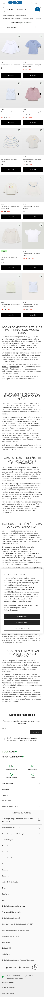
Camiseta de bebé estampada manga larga (32, 113)
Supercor (5, 870)
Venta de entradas (9, 858)
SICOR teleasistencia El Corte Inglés (15, 930)
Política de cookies (11, 610)
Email (4, 728)
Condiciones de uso (8, 982)
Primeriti (5, 852)
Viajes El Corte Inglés (10, 882)
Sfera (4, 864)
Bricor (4, 888)
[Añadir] (19, 36)
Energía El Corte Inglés (10, 936)
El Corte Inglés (7, 840)
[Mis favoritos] (35, 3)
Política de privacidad (8, 988)
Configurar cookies (22, 628)
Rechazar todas (22, 622)
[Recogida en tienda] (13, 757)
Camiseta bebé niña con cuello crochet (10, 305)
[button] (22, 783)
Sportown (5, 894)
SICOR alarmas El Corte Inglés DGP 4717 (17, 924)
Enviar (36, 732)
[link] (11, 46)
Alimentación (7, 846)
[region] (22, 601)
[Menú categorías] (4, 3)
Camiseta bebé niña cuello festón (9, 258)
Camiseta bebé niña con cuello (10, 65)
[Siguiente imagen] (19, 46)
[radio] (37, 27)
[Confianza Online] (35, 967)
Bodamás (5, 876)
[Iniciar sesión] (31, 3)
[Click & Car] (10, 752)
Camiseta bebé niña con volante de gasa (30, 305)
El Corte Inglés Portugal (11, 918)
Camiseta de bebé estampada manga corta (32, 65)
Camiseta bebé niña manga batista (31, 254)
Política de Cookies (8, 993)
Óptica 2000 (6, 948)
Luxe (3, 900)
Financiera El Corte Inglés (11, 912)
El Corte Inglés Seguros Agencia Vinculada (18, 960)
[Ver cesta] (39, 3)
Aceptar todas (22, 616)
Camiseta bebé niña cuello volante (9, 160)
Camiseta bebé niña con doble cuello (10, 113)
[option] (11, 46)
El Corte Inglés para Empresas (13, 906)
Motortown (6, 954)
